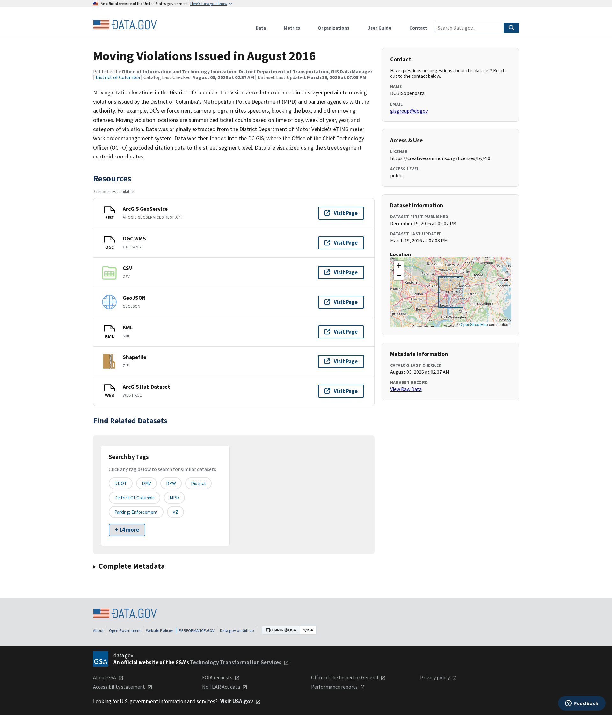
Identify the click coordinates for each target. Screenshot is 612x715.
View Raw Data (406, 389)
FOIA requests (217, 677)
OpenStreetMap (474, 324)
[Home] (125, 25)
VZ (175, 512)
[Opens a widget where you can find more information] (582, 704)
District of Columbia (118, 77)
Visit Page (346, 213)
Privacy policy (435, 677)
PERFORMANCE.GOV (197, 630)
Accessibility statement (119, 686)
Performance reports (335, 686)
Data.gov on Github (237, 630)
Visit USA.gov (237, 701)
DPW (171, 483)
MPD (174, 498)
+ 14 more (127, 529)
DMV (146, 483)
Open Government (125, 630)
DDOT (120, 483)
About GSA (105, 677)
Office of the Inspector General (345, 677)
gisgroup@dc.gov (409, 110)
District (198, 483)
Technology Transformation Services (236, 662)
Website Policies (159, 630)
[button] (399, 265)
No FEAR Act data (221, 686)
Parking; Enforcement (136, 512)
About (98, 630)
